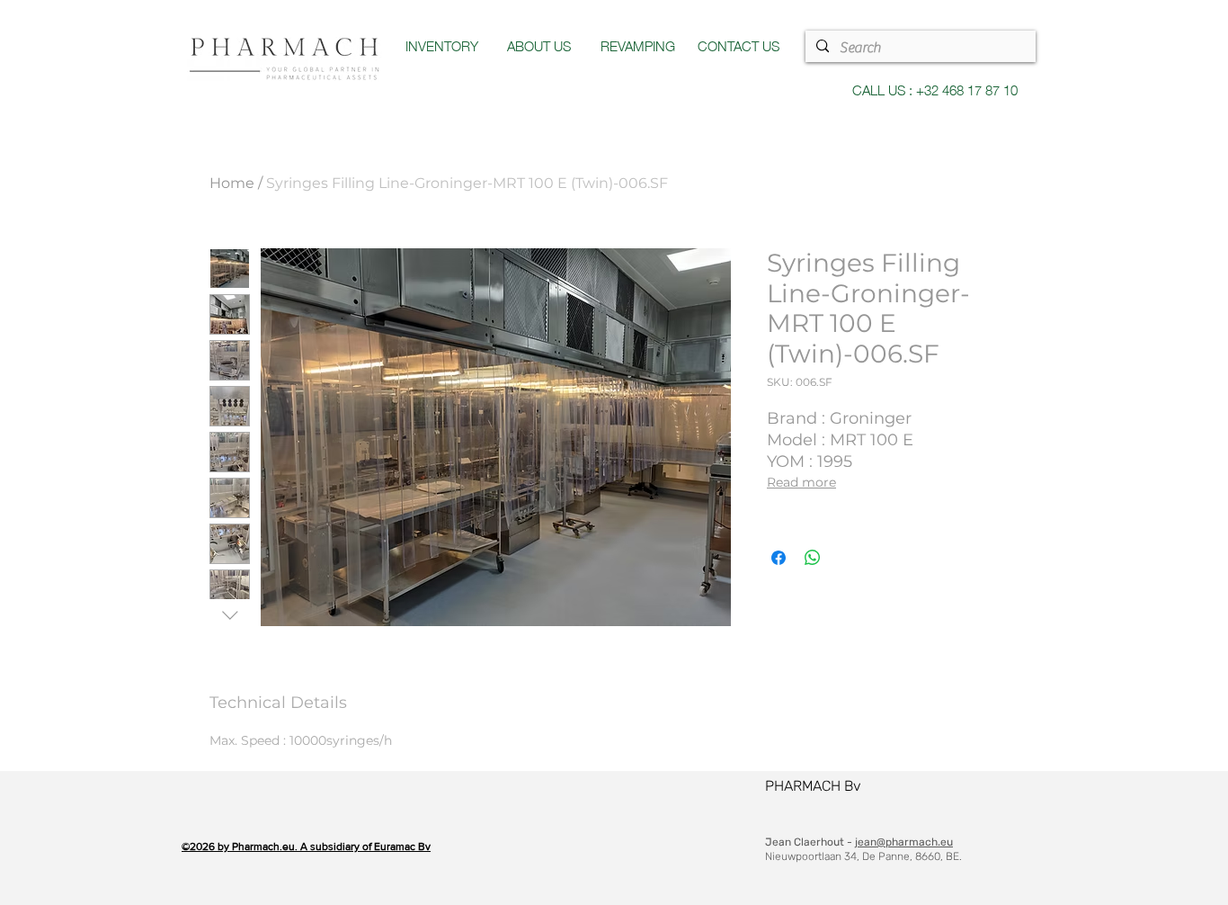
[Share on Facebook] (778, 558)
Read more (801, 482)
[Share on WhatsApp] (812, 558)
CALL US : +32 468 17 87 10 (935, 89)
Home (231, 183)
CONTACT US (738, 45)
